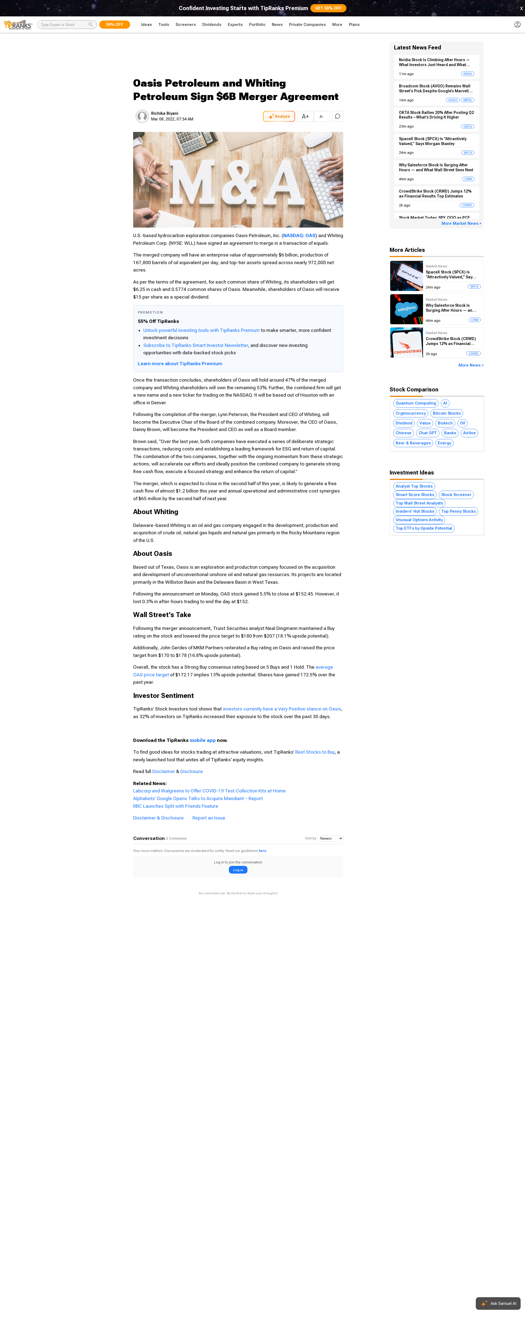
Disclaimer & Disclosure (158, 818)
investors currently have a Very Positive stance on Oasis (282, 709)
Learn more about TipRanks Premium (180, 363)
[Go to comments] (337, 116)
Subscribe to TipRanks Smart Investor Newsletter (195, 345)
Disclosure (191, 771)
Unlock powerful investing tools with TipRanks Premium (202, 330)
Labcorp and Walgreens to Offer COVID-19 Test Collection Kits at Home (209, 791)
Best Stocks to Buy (315, 752)
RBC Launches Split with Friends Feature (175, 806)
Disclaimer (163, 771)
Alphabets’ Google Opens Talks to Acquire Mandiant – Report (198, 798)
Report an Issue (208, 818)
